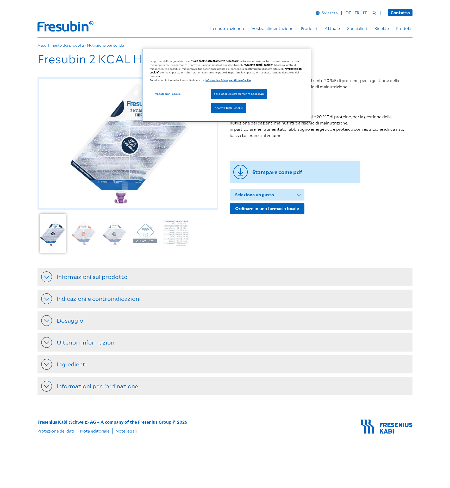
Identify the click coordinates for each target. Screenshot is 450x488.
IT (365, 13)
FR (357, 13)
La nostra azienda (227, 28)
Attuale (332, 28)
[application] (128, 143)
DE (348, 13)
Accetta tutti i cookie (229, 108)
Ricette (381, 28)
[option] (53, 235)
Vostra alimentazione (272, 28)
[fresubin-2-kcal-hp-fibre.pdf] (295, 172)
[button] (48, 143)
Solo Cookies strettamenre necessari (239, 94)
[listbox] (129, 235)
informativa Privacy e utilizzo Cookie (228, 80)
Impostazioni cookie (167, 94)
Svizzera (330, 13)
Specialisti (357, 28)
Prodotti (309, 28)
